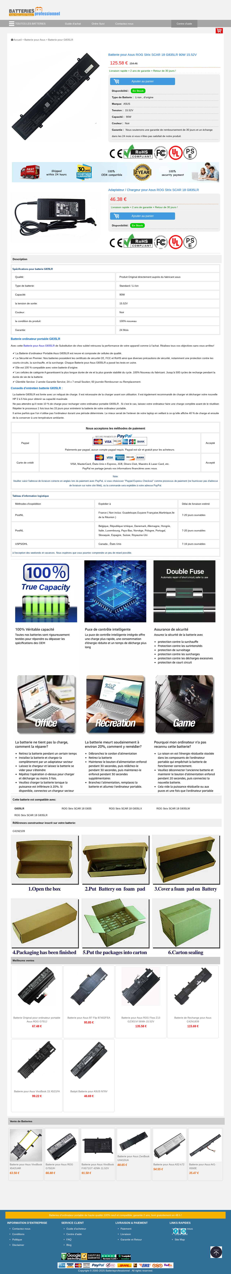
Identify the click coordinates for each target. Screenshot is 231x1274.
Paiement (126, 1228)
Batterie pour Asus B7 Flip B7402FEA (88, 1017)
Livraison (126, 1234)
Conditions (18, 1234)
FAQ (68, 1239)
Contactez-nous (124, 23)
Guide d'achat (73, 23)
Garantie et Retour (131, 1239)
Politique (17, 1239)
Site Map (180, 1239)
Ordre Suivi (98, 23)
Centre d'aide (184, 23)
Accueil (18, 39)
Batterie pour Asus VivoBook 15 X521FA (37, 1091)
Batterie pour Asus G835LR (39, 345)
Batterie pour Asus (34, 39)
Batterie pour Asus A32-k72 (168, 1164)
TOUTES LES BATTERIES (30, 23)
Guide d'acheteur (76, 1228)
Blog (68, 1244)
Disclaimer (18, 1244)
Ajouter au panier (143, 81)
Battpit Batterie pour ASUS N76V (88, 1091)
